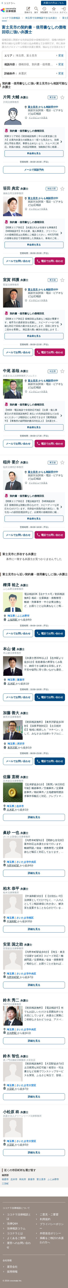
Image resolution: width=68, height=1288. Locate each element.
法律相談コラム (16, 1228)
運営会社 (12, 1266)
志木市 (20, 806)
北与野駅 (12, 1033)
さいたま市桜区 (25, 917)
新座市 (21, 679)
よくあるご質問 (16, 1238)
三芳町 (5, 1183)
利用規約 (45, 1219)
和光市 (22, 1179)
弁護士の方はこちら (53, 3)
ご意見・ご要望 (49, 1214)
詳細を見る (34, 817)
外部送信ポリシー (50, 1233)
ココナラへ (9, 3)
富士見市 (33, 106)
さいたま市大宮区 (26, 1085)
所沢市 (21, 743)
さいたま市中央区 (26, 861)
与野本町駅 (13, 865)
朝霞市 (5, 1179)
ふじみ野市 (23, 615)
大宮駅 (11, 1088)
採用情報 (12, 1271)
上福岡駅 (13, 619)
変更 (61, 55)
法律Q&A (12, 1223)
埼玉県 (11, 615)
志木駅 (12, 683)
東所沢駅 (13, 747)
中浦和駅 (12, 921)
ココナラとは (15, 1233)
